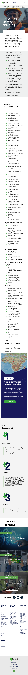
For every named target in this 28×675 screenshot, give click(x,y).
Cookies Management (14, 666)
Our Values (3, 633)
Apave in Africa (3, 606)
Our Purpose (4, 612)
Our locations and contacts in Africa (13, 617)
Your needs (23, 605)
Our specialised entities (4, 619)
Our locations (4, 616)
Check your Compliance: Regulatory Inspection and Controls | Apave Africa (23, 616)
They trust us (4, 632)
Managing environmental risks (23, 610)
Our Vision (3, 614)
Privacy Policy (14, 664)
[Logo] (5, 3)
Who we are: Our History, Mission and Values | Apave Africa (13, 612)
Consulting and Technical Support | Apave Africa (23, 625)
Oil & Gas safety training (23, 6)
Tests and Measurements (23, 633)
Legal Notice (14, 662)
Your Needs (9, 6)
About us (3, 611)
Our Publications (3, 629)
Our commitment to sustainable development (4, 623)
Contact (3, 635)
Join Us (3, 640)
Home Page (5, 6)
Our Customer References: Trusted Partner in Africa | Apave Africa (14, 622)
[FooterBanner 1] (14, 660)
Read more (10, 401)
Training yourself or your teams (15, 6)
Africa (14, 2)
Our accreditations (4, 627)
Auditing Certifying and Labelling (23, 621)
